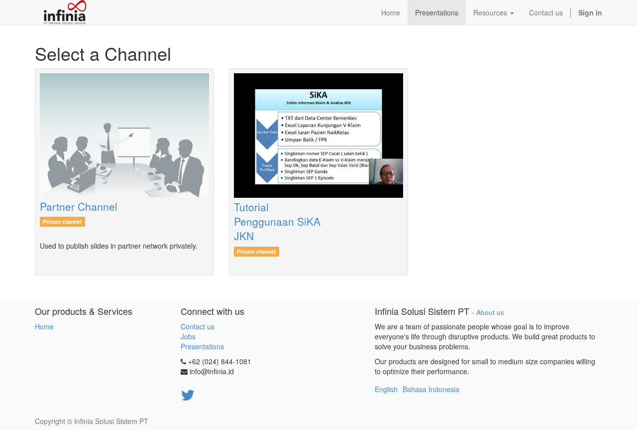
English (386, 389)
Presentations (202, 346)
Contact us (197, 326)
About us (490, 312)
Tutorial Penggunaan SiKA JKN (277, 221)
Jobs (188, 336)
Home (44, 326)
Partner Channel (78, 206)
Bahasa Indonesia (431, 389)
